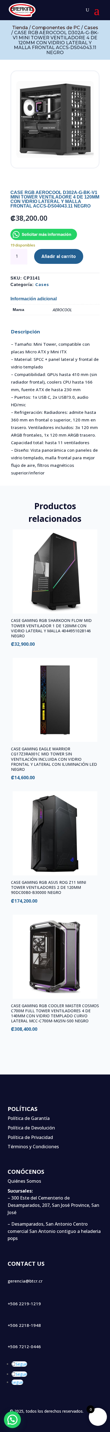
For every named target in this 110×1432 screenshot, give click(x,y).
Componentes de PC (56, 27)
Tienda (20, 27)
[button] (12, 1419)
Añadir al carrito (58, 256)
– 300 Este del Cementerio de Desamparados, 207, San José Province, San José (53, 1205)
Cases (91, 27)
